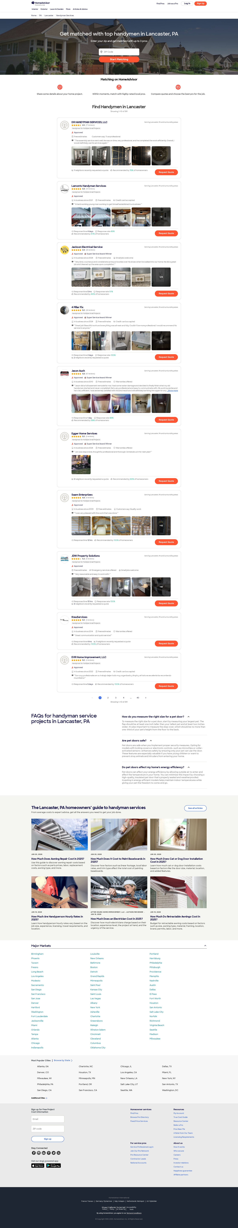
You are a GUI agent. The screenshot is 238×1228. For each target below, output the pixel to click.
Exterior (44, 9)
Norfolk (153, 1016)
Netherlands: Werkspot (135, 1201)
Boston (94, 967)
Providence (155, 971)
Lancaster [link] (49, 15)
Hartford (35, 1007)
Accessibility (131, 1208)
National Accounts (138, 1163)
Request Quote (166, 172)
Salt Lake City (156, 1012)
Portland (154, 954)
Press (176, 1159)
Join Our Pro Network (139, 1151)
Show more (173, 391)
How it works (179, 1147)
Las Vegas (95, 998)
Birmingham (37, 954)
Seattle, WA (126, 1090)
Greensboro (96, 1021)
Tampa (34, 1034)
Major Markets (41, 946)
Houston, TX (85, 1072)
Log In (187, 3)
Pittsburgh (155, 967)
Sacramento (37, 985)
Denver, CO (43, 1072)
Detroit (94, 971)
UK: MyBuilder (152, 1201)
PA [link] (40, 15)
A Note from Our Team (183, 1133)
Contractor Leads (138, 1159)
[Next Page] (145, 697)
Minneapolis (96, 980)
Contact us (178, 1167)
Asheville (94, 1012)
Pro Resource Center (139, 1155)
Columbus (95, 1043)
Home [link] (33, 15)
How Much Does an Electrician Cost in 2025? (117, 918)
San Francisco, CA (88, 1090)
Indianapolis (37, 1047)
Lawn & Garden (57, 9)
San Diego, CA (44, 1090)
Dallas (153, 989)
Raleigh (94, 1025)
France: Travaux (87, 1201)
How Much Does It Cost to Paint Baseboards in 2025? (118, 860)
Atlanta (35, 1038)
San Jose (35, 998)
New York (95, 1007)
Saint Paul (95, 985)
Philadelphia (156, 963)
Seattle (153, 1029)
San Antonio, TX (170, 1084)
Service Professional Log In (141, 1147)
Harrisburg (155, 958)
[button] (81, 155)
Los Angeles (37, 976)
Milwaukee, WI (44, 1078)
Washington (37, 1012)
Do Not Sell (121, 1208)
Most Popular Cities (41, 1060)
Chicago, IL (126, 1066)
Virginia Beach (157, 1025)
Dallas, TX (167, 1066)
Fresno (34, 967)
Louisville (95, 954)
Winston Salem (97, 1029)
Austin (153, 985)
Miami (34, 1025)
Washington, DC (170, 1090)
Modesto (35, 980)
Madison (154, 1034)
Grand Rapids (97, 976)
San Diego (36, 989)
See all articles (195, 808)
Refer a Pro (178, 1125)
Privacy (104, 1208)
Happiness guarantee (183, 1171)
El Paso (153, 994)
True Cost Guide (181, 1117)
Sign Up (200, 3)
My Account (179, 1113)
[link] (119, 125)
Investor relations (181, 1163)
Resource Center (181, 1121)
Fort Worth (155, 998)
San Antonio (156, 1007)
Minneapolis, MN (87, 1078)
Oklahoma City (97, 1047)
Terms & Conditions (134, 1213)
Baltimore (95, 963)
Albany (93, 1003)
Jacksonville (37, 1021)
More (68, 9)
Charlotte (95, 1016)
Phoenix (35, 958)
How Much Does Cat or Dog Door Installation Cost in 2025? (176, 860)
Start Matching (119, 59)
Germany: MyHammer (104, 1201)
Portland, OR (85, 1084)
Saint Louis (95, 994)
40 (138, 698)
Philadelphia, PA (45, 1084)
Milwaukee (155, 1038)
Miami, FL (167, 1072)
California (112, 1208)
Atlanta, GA (43, 1066)
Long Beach (37, 971)
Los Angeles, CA (128, 1072)
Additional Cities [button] (38, 1098)
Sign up (47, 1139)
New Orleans (97, 958)
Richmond (155, 1021)
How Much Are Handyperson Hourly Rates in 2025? (57, 918)
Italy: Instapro (119, 1201)
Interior (35, 9)
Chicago (35, 1043)
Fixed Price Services (139, 1121)
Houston (154, 1003)
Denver (35, 1003)
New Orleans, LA (128, 1078)
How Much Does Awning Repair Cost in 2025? (57, 858)
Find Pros (134, 1113)
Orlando (35, 1029)
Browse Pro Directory (139, 1117)
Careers (177, 1155)
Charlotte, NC (86, 1066)
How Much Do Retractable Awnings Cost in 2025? (175, 918)
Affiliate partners (181, 1175)
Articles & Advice (80, 9)
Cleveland (95, 1038)
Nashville (154, 980)
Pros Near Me (179, 1129)
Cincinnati (95, 1034)
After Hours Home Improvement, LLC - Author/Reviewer (117, 912)
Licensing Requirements (184, 1137)
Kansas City (96, 989)
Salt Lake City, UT (129, 1084)
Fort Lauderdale (39, 1016)
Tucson (34, 963)
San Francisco (38, 994)
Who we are (179, 1151)
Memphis (154, 976)
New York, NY (169, 1078)
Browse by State (62, 1060)
